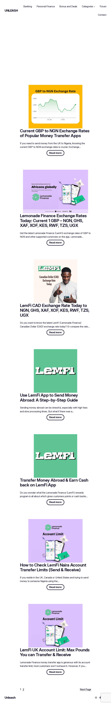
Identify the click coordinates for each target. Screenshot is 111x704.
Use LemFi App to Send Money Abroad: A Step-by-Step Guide (49, 397)
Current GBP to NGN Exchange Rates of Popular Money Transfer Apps (54, 133)
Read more (56, 153)
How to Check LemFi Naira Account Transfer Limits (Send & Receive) (53, 567)
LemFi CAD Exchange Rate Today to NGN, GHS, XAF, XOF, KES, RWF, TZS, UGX (54, 310)
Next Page (85, 689)
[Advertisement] (55, 46)
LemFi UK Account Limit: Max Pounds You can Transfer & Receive (55, 652)
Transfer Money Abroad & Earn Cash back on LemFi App (54, 482)
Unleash (11, 10)
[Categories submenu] (94, 6)
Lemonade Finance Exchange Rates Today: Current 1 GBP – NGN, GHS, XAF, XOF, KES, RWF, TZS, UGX (53, 220)
